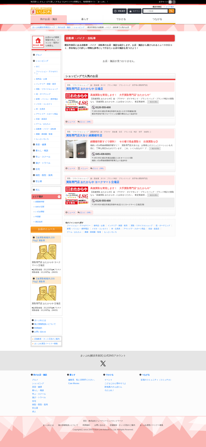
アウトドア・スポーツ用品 (134, 229)
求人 (38, 190)
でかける (121, 19)
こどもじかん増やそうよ (115, 383)
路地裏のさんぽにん (113, 387)
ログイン (136, 11)
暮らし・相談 (42, 150)
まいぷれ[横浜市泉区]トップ (43, 27)
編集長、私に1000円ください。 (82, 380)
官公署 (39, 181)
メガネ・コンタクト (100, 229)
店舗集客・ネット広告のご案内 (47, 339)
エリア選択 (37, 196)
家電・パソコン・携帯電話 (78, 229)
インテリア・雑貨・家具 (118, 225)
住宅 (38, 169)
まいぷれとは (40, 320)
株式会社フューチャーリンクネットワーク (106, 421)
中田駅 (38, 217)
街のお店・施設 (48, 19)
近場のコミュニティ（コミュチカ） (156, 380)
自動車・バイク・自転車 (46, 129)
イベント (108, 380)
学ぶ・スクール (43, 156)
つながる (157, 19)
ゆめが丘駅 (39, 207)
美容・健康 (41, 144)
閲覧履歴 (121, 11)
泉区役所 (39, 222)
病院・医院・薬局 (44, 175)
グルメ (39, 55)
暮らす (85, 19)
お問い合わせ (40, 332)
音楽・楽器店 (153, 229)
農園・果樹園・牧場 (93, 232)
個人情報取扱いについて (45, 324)
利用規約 (38, 328)
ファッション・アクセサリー (78, 225)
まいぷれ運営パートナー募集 (46, 344)
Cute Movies (73, 383)
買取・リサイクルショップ (141, 225)
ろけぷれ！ (109, 390)
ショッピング (79, 27)
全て (38, 66)
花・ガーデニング (163, 225)
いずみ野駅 (39, 212)
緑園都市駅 (39, 202)
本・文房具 (115, 229)
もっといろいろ (110, 232)
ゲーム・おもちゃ (74, 232)
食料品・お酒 (99, 225)
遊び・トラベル (43, 163)
